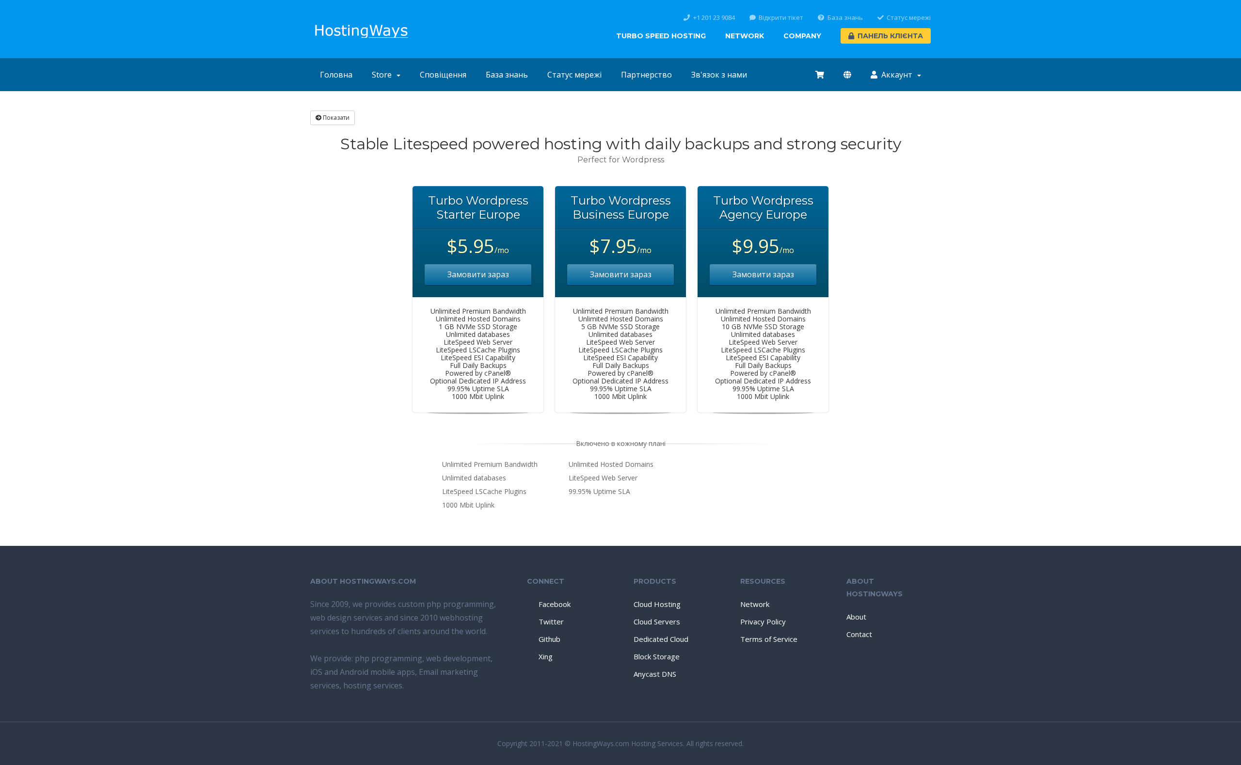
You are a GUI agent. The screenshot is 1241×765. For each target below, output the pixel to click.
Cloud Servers (657, 621)
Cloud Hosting (657, 604)
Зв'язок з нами (719, 74)
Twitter (551, 621)
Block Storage (657, 656)
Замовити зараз (478, 274)
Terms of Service (768, 639)
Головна (336, 74)
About (856, 617)
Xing (546, 656)
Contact (859, 634)
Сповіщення (443, 74)
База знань (845, 18)
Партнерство (646, 74)
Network (744, 36)
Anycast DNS (655, 674)
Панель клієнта (890, 36)
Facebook (555, 604)
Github (549, 639)
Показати (335, 117)
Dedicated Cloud (661, 639)
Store (384, 74)
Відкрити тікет (781, 18)
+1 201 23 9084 (714, 18)
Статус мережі (909, 18)
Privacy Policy (763, 621)
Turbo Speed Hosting (661, 36)
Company (802, 36)
